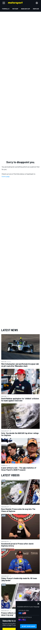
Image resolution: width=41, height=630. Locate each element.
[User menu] (37, 3)
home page (5, 176)
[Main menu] (3, 3)
